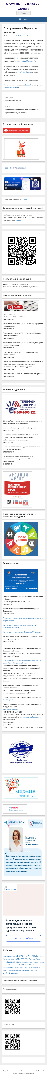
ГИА (15, 959)
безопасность (8, 967)
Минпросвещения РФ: (11, 709)
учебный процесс (10, 973)
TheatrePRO (13, 956)
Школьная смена (13, 965)
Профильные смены (12, 961)
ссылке (24, 199)
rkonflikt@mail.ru (9, 700)
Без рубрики (29, 85)
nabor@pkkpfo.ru (28, 60)
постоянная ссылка (11, 87)
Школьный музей (26, 964)
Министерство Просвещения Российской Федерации (22, 632)
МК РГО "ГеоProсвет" (27, 959)
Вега (12, 959)
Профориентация (27, 962)
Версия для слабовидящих (18, 130)
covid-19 (6, 956)
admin (28, 36)
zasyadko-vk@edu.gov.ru (31, 717)
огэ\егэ (5, 970)
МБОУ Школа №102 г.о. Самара (23, 6)
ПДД (38, 959)
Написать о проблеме (23, 938)
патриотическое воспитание (26, 970)
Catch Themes (30, 1073)
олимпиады (11, 970)
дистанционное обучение (22, 968)
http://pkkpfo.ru (23, 72)
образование (35, 968)
